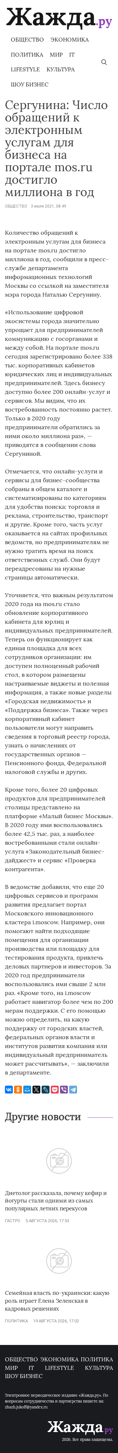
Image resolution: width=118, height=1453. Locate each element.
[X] (36, 1090)
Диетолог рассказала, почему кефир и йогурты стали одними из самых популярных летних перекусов (56, 1200)
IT (72, 54)
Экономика (69, 39)
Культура (61, 69)
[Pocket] (55, 1090)
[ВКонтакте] (9, 1090)
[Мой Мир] (27, 1090)
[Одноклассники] (18, 1090)
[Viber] (64, 1090)
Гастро (12, 1220)
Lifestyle (25, 69)
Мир (56, 54)
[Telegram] (73, 1090)
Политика (27, 54)
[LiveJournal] (45, 1090)
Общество (27, 39)
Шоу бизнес (30, 84)
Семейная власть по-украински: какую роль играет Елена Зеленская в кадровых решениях (57, 1300)
